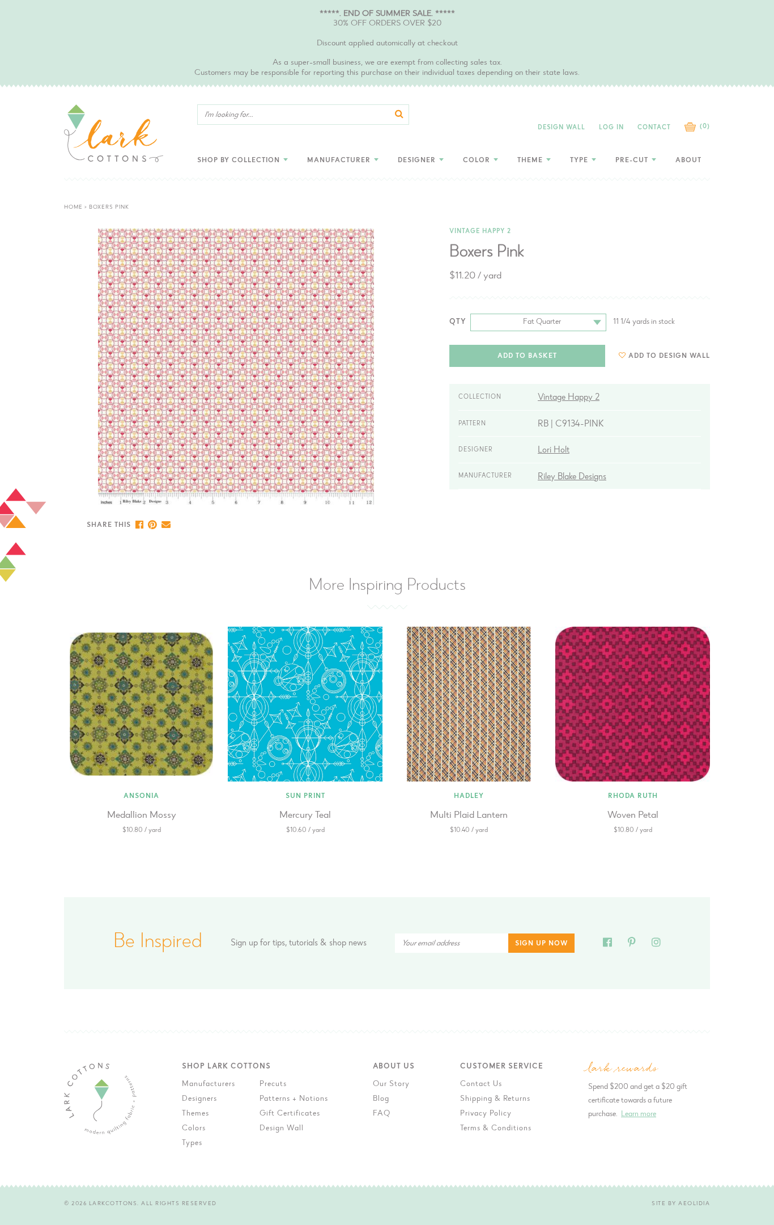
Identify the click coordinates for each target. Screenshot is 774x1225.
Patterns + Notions (294, 1099)
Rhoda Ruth (633, 796)
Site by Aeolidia (681, 1204)
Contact (654, 128)
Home (73, 207)
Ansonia (141, 796)
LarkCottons (113, 1204)
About (688, 160)
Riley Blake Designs (572, 476)
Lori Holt (553, 450)
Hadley (469, 796)
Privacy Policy (486, 1114)
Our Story (391, 1084)
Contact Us (481, 1084)
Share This (109, 525)
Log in (611, 128)
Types (192, 1143)
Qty (457, 322)
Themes (195, 1114)
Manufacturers (208, 1084)
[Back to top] (744, 957)
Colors (194, 1129)
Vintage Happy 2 (480, 232)
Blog (381, 1099)
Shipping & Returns (495, 1099)
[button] (664, 356)
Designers (199, 1099)
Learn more (638, 1114)
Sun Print (305, 796)
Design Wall (561, 128)
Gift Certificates (290, 1114)
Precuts (273, 1084)
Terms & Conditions (495, 1129)
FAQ (381, 1114)
